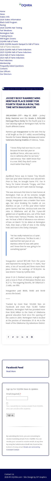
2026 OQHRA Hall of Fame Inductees (15, 49)
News (2, 14)
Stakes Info (5, 17)
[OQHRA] (25, 5)
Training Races (6, 36)
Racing (3, 25)
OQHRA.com (16, 477)
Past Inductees (6, 60)
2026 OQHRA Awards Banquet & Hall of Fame (19, 44)
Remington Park (7, 33)
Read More (11, 371)
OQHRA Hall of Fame (9, 41)
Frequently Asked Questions (12, 66)
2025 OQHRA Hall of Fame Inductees (15, 52)
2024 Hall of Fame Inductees (12, 55)
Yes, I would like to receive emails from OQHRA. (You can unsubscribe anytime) (24, 407)
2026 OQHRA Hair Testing (11, 27)
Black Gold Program (8, 22)
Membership (5, 63)
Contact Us (9, 474)
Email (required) (13, 394)
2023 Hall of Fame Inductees (12, 57)
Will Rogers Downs (8, 38)
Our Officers (5, 71)
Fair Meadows (6, 30)
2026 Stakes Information (10, 19)
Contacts (4, 68)
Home (2, 11)
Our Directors (6, 74)
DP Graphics (41, 477)
